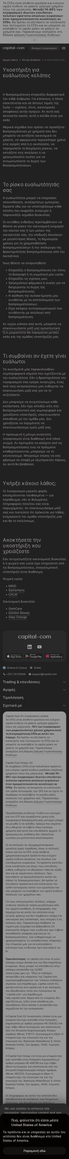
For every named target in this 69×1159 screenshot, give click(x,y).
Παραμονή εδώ (35, 1151)
